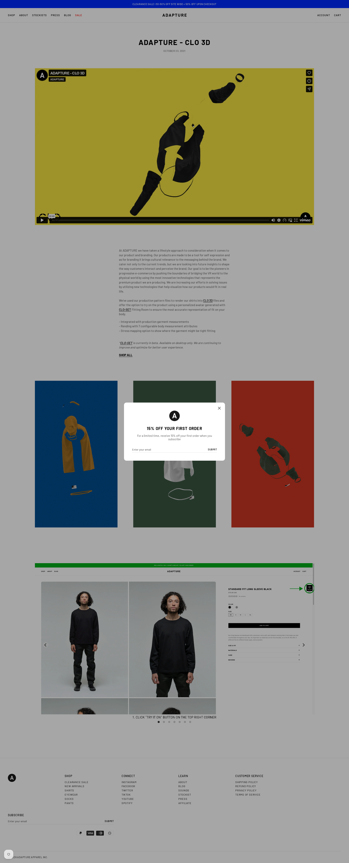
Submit (212, 449)
